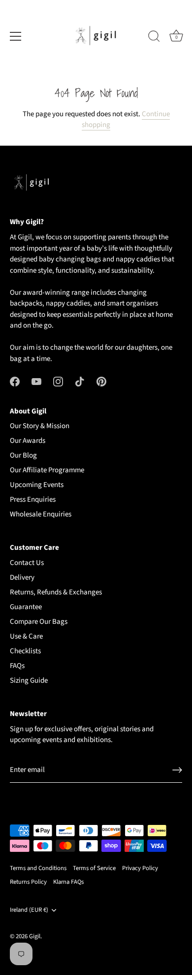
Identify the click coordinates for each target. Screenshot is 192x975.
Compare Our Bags (38, 621)
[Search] (154, 38)
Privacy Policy (140, 868)
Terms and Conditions (38, 868)
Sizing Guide (29, 680)
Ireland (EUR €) (29, 910)
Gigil (34, 936)
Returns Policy (28, 881)
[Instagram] (58, 381)
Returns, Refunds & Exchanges (56, 592)
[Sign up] (177, 770)
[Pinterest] (101, 381)
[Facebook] (15, 381)
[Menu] (16, 36)
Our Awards (27, 441)
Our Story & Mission (39, 426)
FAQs (17, 666)
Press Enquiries (33, 499)
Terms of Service (94, 868)
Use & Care (26, 636)
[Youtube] (36, 381)
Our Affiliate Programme (47, 470)
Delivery (22, 577)
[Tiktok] (80, 381)
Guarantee (26, 607)
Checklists (25, 651)
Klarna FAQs (68, 881)
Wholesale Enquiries (40, 514)
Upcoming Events (37, 485)
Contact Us (27, 563)
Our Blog (23, 455)
